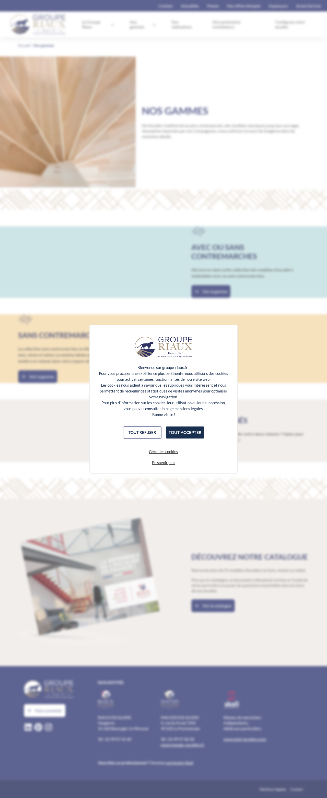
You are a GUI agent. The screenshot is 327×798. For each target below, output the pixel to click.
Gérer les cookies (163, 451)
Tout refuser (142, 432)
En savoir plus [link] (163, 462)
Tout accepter (185, 432)
